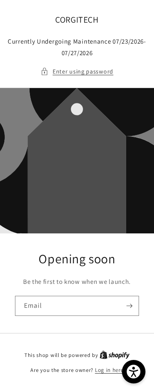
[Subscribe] (129, 306)
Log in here (109, 370)
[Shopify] (115, 355)
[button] (77, 71)
